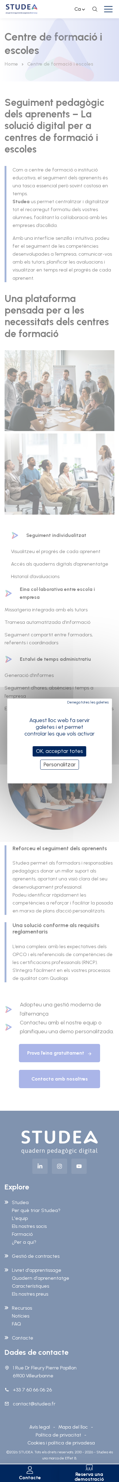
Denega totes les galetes (88, 702)
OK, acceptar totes (59, 751)
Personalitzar (60, 764)
